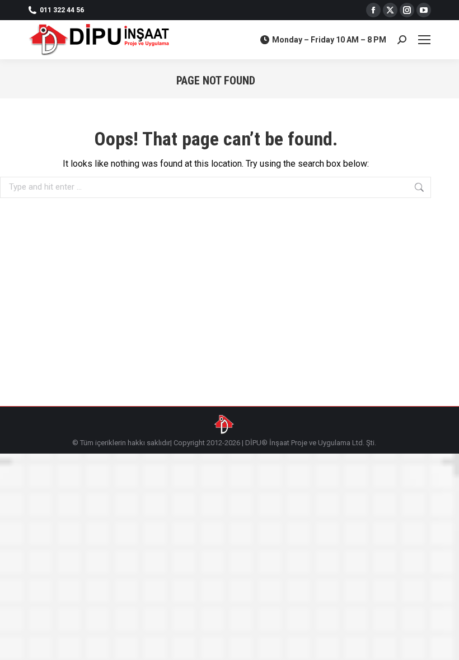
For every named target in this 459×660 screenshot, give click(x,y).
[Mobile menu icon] (424, 39)
